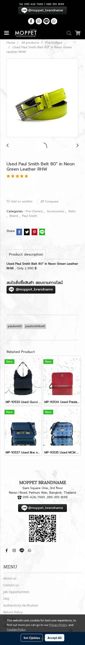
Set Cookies (32, 638)
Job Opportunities (16, 592)
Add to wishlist (21, 201)
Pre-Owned (35, 211)
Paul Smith (29, 216)
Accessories (56, 211)
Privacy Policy (58, 625)
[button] (67, 33)
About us (9, 578)
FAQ (6, 599)
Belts (72, 211)
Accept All (55, 638)
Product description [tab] (26, 254)
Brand (14, 216)
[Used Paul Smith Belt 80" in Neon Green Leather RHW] (42, 98)
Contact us (11, 585)
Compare (51, 201)
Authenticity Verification (20, 605)
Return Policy (12, 612)
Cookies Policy (16, 629)
